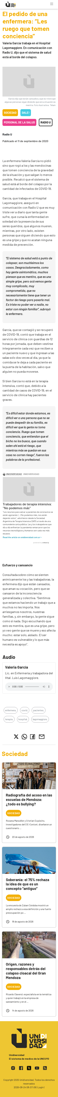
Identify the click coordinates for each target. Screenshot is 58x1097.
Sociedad (10, 112)
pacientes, (38, 710)
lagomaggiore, (40, 719)
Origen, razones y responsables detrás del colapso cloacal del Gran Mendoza (26, 971)
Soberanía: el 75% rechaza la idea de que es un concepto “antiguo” (27, 884)
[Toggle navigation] (52, 3)
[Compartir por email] (42, 736)
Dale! (26, 112)
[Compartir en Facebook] (33, 736)
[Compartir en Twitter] (16, 736)
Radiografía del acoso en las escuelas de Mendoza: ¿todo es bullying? (29, 799)
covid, (24, 710)
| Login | (40, 1087)
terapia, (9, 719)
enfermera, (10, 710)
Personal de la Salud (19, 122)
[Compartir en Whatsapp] (24, 737)
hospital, (23, 719)
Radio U (46, 122)
